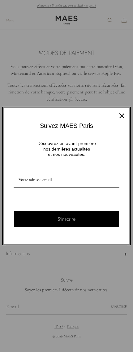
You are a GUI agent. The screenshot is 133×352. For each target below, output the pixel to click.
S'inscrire (66, 219)
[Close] (121, 115)
